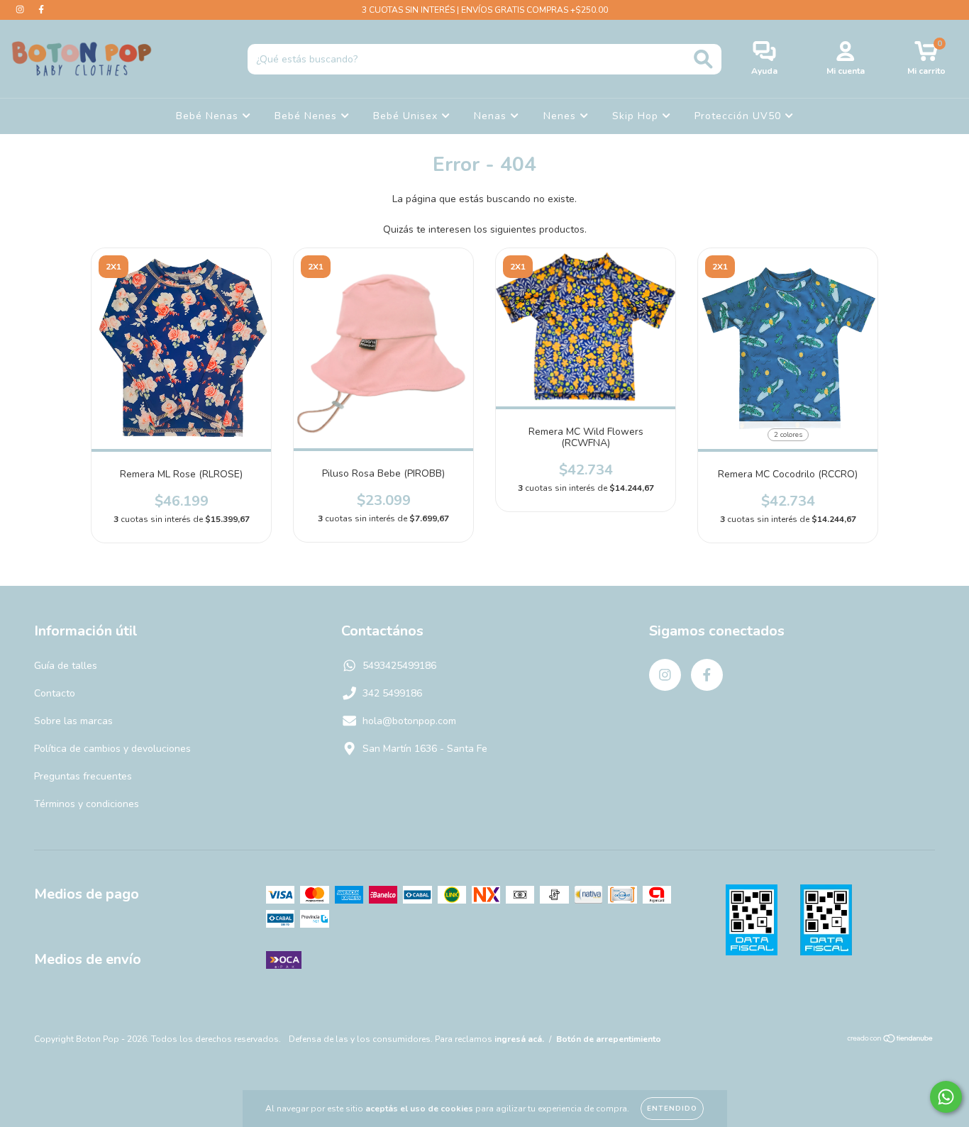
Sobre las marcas (73, 721)
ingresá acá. (519, 1039)
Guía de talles (65, 665)
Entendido (672, 1109)
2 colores (788, 435)
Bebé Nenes (307, 116)
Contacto (54, 693)
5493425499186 (399, 665)
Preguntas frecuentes (83, 776)
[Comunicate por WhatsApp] (946, 1097)
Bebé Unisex (407, 116)
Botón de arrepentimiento (608, 1039)
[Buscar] (703, 59)
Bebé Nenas (209, 116)
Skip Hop (637, 116)
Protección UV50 (739, 116)
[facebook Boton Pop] (41, 9)
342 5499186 (392, 693)
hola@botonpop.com (409, 721)
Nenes (561, 116)
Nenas (492, 116)
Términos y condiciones (86, 804)
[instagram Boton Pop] (21, 9)
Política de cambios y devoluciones (112, 748)
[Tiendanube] (890, 1040)
